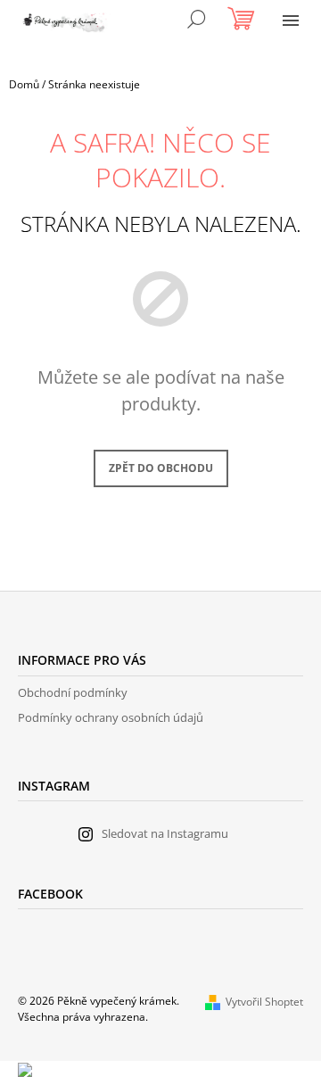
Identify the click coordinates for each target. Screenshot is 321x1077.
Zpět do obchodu (161, 468)
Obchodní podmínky (73, 692)
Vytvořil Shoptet (264, 1001)
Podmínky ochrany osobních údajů (110, 717)
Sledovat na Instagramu (165, 833)
